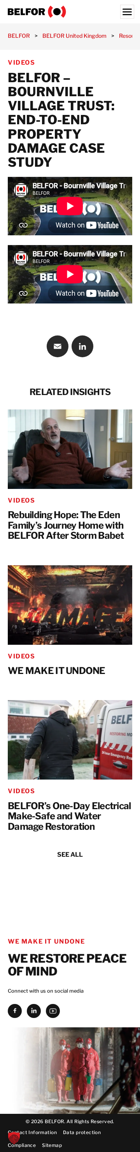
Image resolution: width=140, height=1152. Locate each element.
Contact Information (32, 1132)
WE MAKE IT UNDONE (56, 671)
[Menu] (127, 12)
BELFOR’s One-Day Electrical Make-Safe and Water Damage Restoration (69, 816)
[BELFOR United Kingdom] (70, 11)
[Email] (57, 346)
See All (70, 854)
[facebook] (15, 1011)
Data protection (82, 1132)
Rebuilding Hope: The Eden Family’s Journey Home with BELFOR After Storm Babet (66, 525)
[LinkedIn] (82, 346)
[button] (14, 1138)
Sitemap (52, 1145)
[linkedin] (34, 1011)
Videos (21, 62)
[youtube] (53, 1011)
